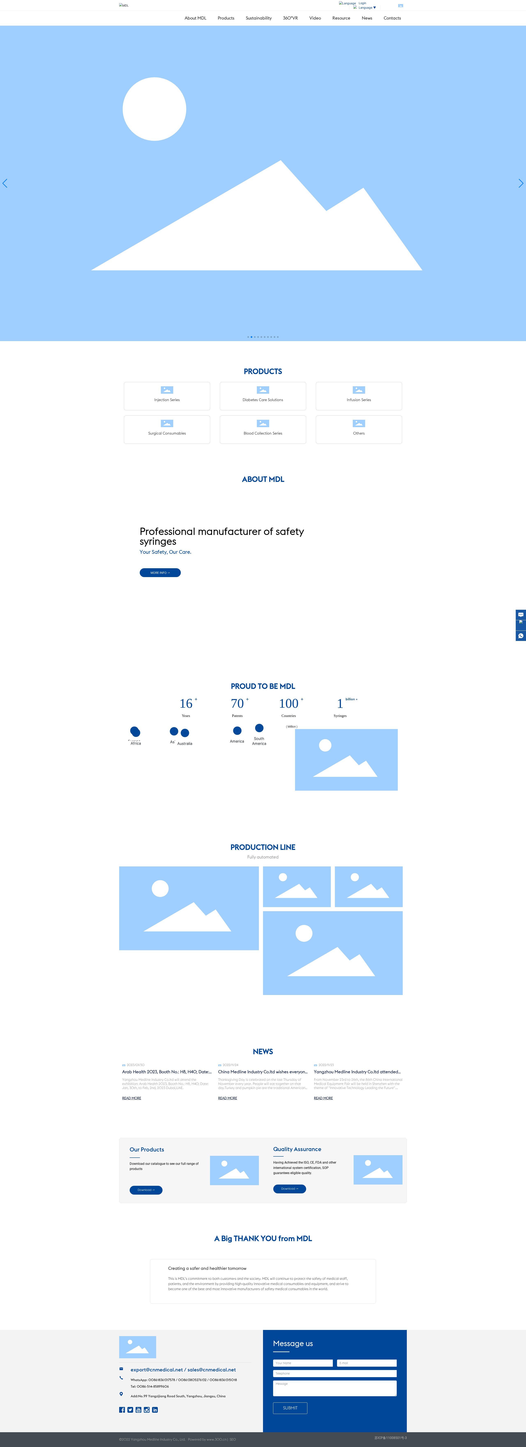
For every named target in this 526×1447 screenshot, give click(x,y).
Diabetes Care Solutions (263, 400)
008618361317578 (161, 1380)
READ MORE (131, 1098)
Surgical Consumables (167, 433)
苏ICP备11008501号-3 (391, 1438)
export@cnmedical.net (157, 1370)
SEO (233, 1439)
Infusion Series (359, 400)
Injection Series (167, 400)
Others (359, 433)
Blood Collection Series (263, 433)
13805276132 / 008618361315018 (212, 1380)
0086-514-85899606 (153, 1386)
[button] (248, 337)
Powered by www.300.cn (207, 1439)
